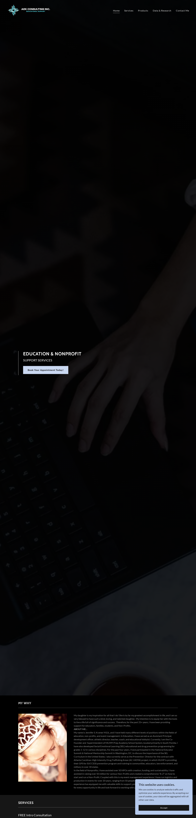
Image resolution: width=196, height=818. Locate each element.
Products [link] (143, 10)
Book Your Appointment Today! (46, 370)
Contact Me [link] (182, 10)
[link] (29, 10)
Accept (163, 808)
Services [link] (128, 10)
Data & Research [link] (162, 10)
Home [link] (116, 10)
